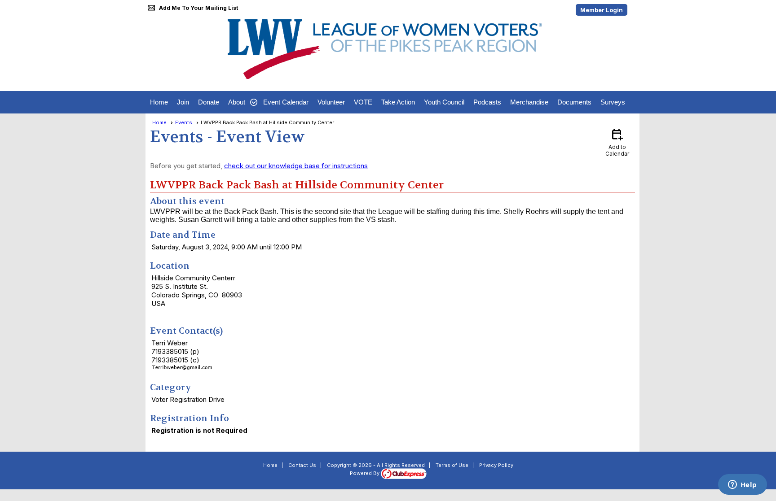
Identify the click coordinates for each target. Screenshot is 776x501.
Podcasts (487, 102)
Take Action (398, 102)
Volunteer (331, 102)
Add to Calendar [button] (617, 142)
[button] (241, 102)
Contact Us (302, 465)
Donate (208, 102)
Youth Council (444, 102)
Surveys (612, 102)
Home (159, 102)
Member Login (601, 9)
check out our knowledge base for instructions (296, 165)
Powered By (365, 473)
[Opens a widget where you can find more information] (742, 485)
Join (183, 102)
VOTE (363, 102)
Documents (574, 102)
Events (183, 122)
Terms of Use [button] (452, 465)
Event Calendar (286, 102)
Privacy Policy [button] (496, 465)
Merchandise (529, 102)
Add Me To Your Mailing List (198, 7)
